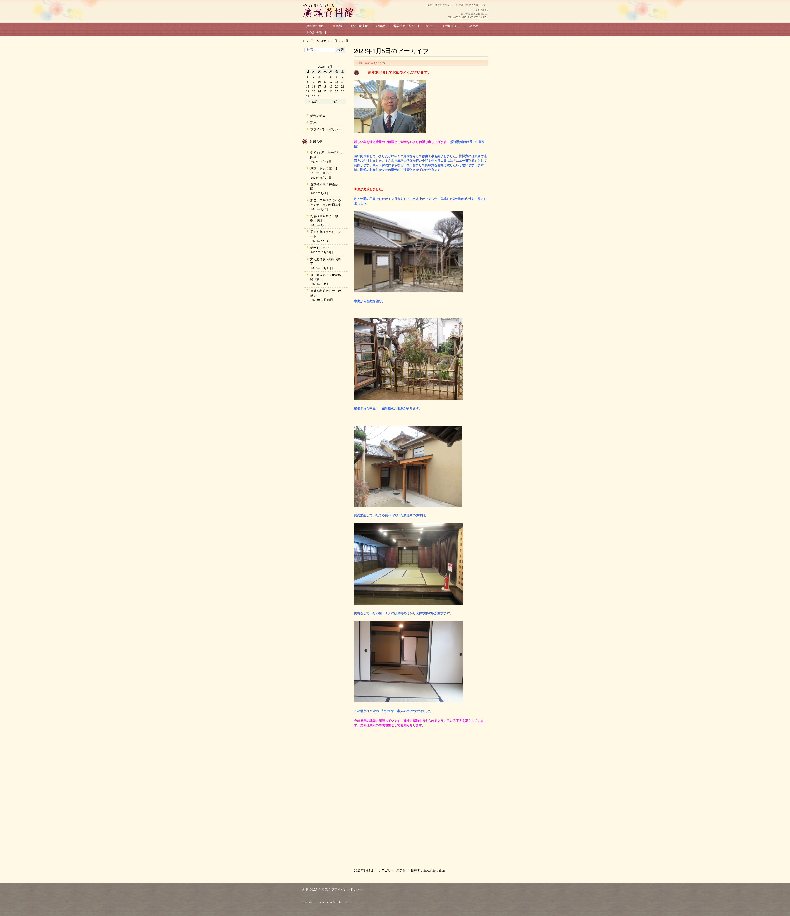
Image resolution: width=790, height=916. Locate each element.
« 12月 (313, 101)
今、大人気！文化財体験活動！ (325, 277)
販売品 (473, 26)
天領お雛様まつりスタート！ (325, 234)
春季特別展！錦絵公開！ (324, 187)
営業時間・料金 (404, 26)
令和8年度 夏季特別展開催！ (326, 155)
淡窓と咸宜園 (359, 26)
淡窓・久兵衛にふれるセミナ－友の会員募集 (325, 202)
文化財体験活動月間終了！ (325, 261)
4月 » (336, 101)
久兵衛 (337, 26)
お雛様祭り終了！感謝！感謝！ (324, 218)
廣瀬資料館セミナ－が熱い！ (325, 293)
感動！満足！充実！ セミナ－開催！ (325, 171)
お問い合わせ (452, 26)
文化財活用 (314, 32)
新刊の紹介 (318, 115)
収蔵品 (380, 26)
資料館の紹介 (315, 26)
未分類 (401, 870)
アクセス (429, 26)
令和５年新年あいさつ (370, 63)
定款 (313, 122)
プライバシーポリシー (325, 129)
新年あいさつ (319, 247)
